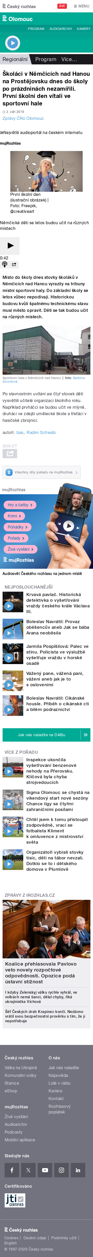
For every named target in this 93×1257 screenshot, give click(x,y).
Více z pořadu (21, 752)
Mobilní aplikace (20, 1139)
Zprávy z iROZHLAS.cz (30, 895)
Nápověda (58, 1075)
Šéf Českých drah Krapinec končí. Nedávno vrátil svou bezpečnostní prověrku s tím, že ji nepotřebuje (45, 1016)
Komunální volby (20, 1075)
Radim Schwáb (41, 432)
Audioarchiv (61, 29)
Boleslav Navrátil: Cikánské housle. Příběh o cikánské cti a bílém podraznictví (57, 703)
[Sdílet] (14, 265)
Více (69, 59)
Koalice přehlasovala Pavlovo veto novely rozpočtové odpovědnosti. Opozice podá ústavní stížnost (40, 973)
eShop (11, 1090)
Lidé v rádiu (60, 1083)
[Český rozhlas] (19, 6)
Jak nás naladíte (64, 1067)
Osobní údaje (35, 1238)
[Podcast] (4, 265)
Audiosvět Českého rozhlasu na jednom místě (42, 574)
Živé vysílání (18, 549)
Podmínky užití (64, 1238)
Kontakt (56, 1098)
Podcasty (14, 1132)
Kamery (83, 29)
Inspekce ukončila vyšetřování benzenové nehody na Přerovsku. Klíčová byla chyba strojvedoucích (51, 771)
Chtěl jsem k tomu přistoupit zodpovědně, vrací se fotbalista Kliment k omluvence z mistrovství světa (57, 831)
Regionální (15, 59)
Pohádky (16, 527)
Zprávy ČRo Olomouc (23, 118)
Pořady (14, 538)
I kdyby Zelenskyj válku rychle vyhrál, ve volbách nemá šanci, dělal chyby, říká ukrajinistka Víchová (41, 997)
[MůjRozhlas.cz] (10, 143)
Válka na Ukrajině (21, 1067)
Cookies (11, 1238)
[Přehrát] (10, 246)
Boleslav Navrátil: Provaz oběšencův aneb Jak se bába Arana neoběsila (57, 627)
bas (20, 432)
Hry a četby (18, 504)
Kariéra (55, 1090)
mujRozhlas (14, 489)
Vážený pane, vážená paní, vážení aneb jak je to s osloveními (54, 679)
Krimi (12, 516)
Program (36, 29)
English (10, 1243)
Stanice (12, 1083)
